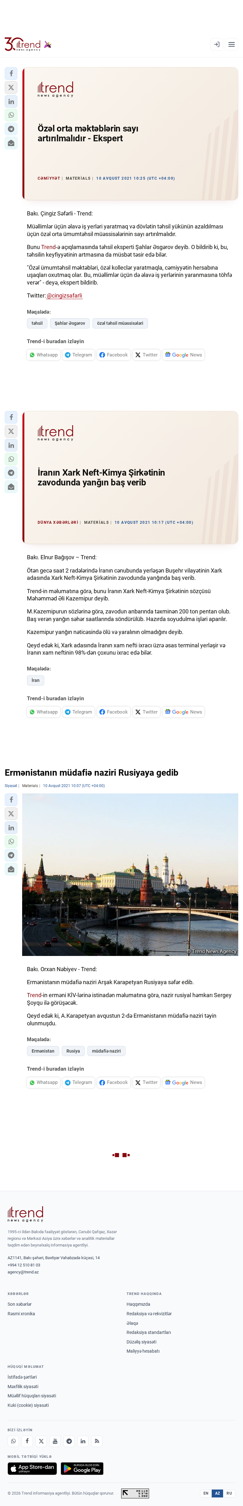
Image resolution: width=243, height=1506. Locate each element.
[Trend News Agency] (25, 1214)
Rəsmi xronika (21, 1313)
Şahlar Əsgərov (70, 323)
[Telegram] (69, 1441)
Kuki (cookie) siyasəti (28, 1405)
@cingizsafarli (64, 295)
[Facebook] (27, 1441)
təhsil (37, 323)
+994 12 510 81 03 (24, 1265)
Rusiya (73, 1051)
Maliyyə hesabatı (143, 1351)
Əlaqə (132, 1323)
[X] (41, 1441)
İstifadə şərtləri (22, 1377)
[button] (11, 73)
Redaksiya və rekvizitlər (149, 1313)
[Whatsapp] (13, 1441)
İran (36, 680)
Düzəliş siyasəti (141, 1341)
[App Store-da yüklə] (32, 1468)
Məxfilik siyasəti (23, 1386)
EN (206, 1493)
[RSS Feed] (97, 1441)
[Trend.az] (28, 44)
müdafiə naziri (106, 1051)
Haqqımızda (138, 1304)
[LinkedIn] (83, 1441)
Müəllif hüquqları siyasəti (32, 1395)
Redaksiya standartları (149, 1332)
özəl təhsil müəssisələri (120, 323)
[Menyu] (231, 44)
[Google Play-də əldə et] (82, 1468)
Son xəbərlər (20, 1304)
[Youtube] (55, 1441)
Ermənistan (43, 1051)
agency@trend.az (23, 1272)
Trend (48, 247)
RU (229, 1493)
